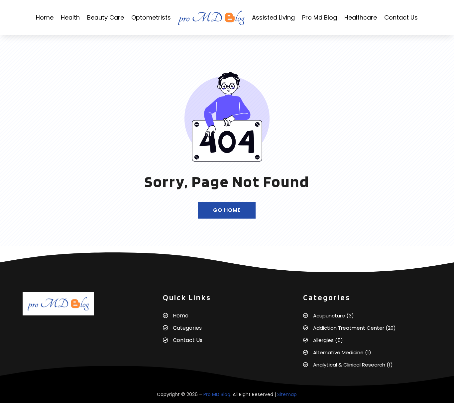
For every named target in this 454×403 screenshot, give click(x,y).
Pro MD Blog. (217, 394)
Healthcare (360, 17)
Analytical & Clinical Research (349, 364)
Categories (187, 328)
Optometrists (151, 17)
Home (45, 17)
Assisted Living (273, 17)
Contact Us (401, 17)
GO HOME (227, 210)
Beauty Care (105, 17)
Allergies (323, 340)
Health (70, 17)
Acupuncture (329, 315)
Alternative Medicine (338, 352)
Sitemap (287, 394)
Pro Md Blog (319, 17)
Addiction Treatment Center (348, 327)
